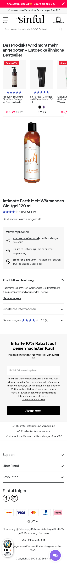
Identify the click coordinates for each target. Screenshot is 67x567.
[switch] (7, 554)
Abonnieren (33, 410)
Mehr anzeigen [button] (12, 298)
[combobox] (30, 29)
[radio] (8, 92)
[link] (39, 107)
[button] (63, 3)
